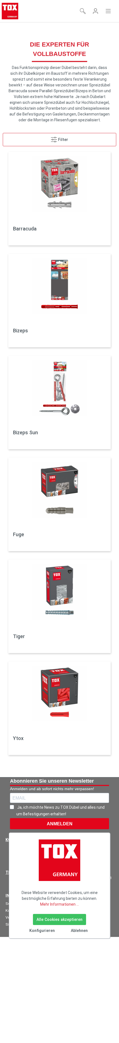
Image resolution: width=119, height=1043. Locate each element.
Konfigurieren (42, 930)
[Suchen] (82, 11)
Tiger (19, 636)
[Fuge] (59, 490)
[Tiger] (59, 592)
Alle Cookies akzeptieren (59, 919)
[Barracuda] (59, 184)
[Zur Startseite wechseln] (10, 11)
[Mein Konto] (95, 11)
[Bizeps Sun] (59, 388)
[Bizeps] (59, 286)
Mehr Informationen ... (59, 904)
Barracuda (25, 229)
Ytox (18, 738)
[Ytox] (59, 693)
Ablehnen (79, 930)
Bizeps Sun (25, 432)
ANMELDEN (60, 823)
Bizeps (20, 330)
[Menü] (108, 11)
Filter (62, 139)
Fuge (18, 534)
